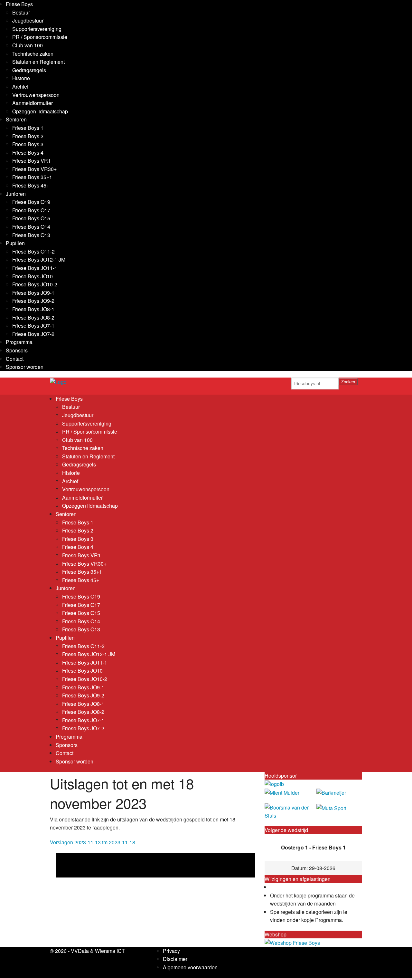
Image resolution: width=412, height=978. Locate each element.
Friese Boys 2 (27, 136)
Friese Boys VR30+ (34, 169)
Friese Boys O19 (31, 202)
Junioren (16, 193)
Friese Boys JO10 (32, 276)
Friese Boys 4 (27, 152)
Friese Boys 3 (27, 144)
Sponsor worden (24, 366)
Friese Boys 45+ (30, 185)
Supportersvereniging (36, 29)
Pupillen (15, 243)
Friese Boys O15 (31, 218)
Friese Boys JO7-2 (33, 334)
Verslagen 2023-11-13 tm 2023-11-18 (92, 842)
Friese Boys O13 (31, 235)
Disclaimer (175, 959)
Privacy (171, 950)
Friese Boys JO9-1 (33, 292)
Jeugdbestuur (27, 20)
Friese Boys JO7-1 (33, 325)
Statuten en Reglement (38, 61)
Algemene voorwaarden (190, 967)
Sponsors (17, 350)
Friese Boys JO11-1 (34, 268)
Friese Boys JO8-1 (33, 309)
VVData (80, 950)
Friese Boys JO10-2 (34, 284)
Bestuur (21, 12)
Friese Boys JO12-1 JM (38, 259)
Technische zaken (32, 53)
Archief (20, 86)
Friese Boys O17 (31, 210)
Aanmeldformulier (32, 103)
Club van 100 (27, 45)
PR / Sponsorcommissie (39, 37)
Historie (21, 78)
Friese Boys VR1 (31, 160)
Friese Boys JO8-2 (33, 317)
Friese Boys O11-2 (33, 251)
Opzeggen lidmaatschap (40, 111)
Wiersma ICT (110, 950)
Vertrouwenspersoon (36, 95)
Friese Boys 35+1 (32, 177)
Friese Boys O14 (31, 226)
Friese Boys (19, 4)
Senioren (16, 119)
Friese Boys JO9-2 (33, 300)
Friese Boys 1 (27, 127)
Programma (19, 342)
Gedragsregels (29, 70)
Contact (14, 358)
